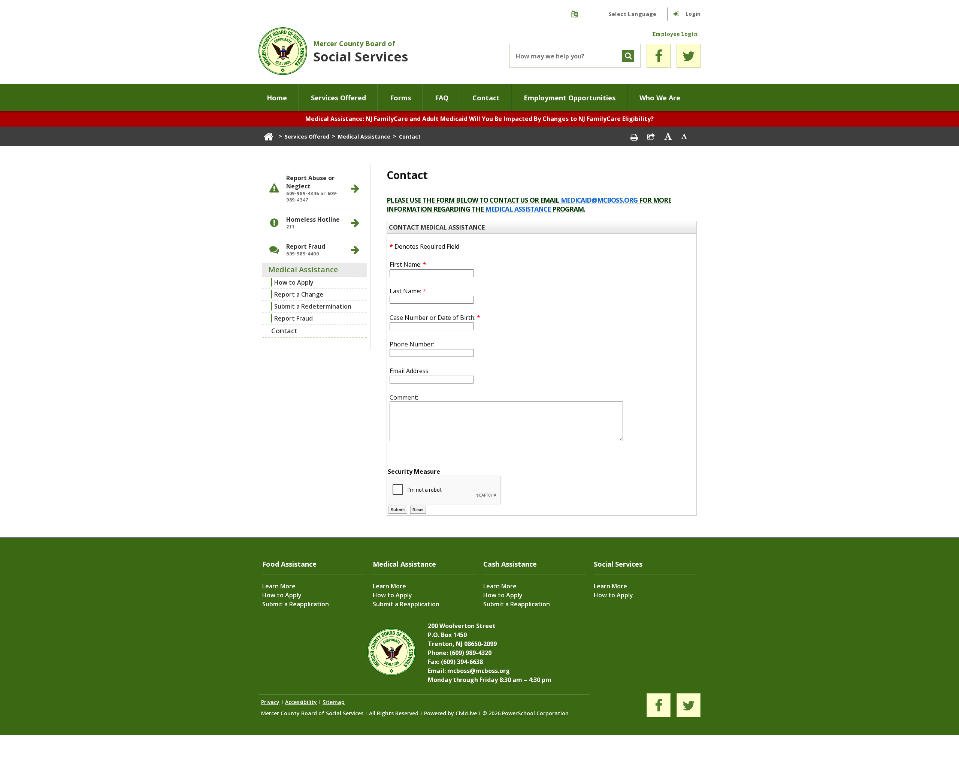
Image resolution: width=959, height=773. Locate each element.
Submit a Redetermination (312, 306)
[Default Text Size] (684, 136)
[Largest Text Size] (668, 136)
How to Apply (294, 282)
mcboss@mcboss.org (478, 671)
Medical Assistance (364, 136)
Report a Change (298, 294)
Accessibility (301, 702)
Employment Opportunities (569, 97)
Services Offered (338, 97)
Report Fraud (293, 318)
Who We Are (659, 97)
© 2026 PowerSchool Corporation (525, 713)
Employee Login (675, 34)
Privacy (270, 702)
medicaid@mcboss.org (599, 199)
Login (693, 13)
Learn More (279, 586)
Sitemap (334, 702)
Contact (486, 97)
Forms (400, 97)
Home (277, 97)
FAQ (441, 97)
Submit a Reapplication (295, 604)
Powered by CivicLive (450, 713)
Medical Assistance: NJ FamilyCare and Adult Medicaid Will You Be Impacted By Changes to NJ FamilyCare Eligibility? (479, 119)
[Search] (628, 56)
